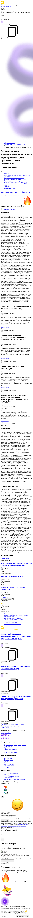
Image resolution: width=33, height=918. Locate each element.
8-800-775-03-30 (5, 727)
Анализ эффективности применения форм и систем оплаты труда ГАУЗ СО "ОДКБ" (16, 636)
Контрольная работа (9, 764)
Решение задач (8, 762)
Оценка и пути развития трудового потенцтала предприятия (16, 697)
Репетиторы (7, 767)
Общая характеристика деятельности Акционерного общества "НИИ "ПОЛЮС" (16, 178)
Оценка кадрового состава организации (15, 181)
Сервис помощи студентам (11, 748)
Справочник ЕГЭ (8, 746)
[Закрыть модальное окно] (2, 797)
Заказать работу (5, 6)
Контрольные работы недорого (12, 618)
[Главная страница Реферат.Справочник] (11, 3)
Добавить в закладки (6, 599)
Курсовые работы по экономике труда (14, 144)
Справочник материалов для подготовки (15, 745)
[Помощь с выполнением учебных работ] (10, 209)
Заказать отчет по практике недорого (14, 619)
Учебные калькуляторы (10, 749)
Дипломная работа (9, 758)
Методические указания (10, 750)
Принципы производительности (12, 576)
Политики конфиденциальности (17, 826)
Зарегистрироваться (21, 916)
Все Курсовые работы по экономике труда (12, 724)
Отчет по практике (9, 765)
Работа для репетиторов (10, 774)
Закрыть (3, 863)
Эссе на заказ (7, 621)
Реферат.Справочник (9, 143)
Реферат (6, 761)
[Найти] (16, 5)
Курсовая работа (8, 760)
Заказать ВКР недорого (10, 622)
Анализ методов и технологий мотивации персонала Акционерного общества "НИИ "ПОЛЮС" (15, 184)
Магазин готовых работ (10, 752)
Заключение (7, 186)
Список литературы (9, 188)
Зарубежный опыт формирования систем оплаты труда (15, 667)
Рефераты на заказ (9, 616)
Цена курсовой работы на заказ (12, 613)
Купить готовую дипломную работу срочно (16, 615)
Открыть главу (5, 327)
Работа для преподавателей (11, 776)
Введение (6, 173)
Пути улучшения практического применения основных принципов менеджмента (16, 564)
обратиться (4, 609)
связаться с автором (6, 861)
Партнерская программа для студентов (14, 779)
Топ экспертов (8, 777)
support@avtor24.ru (6, 733)
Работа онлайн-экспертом (11, 773)
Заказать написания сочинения (12, 624)
